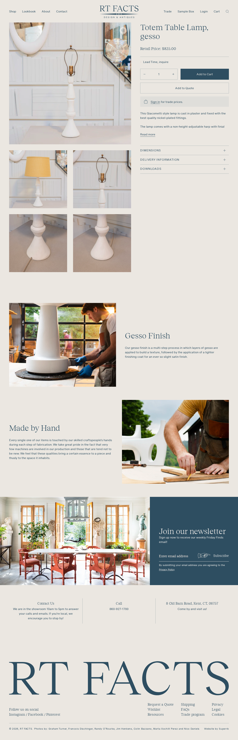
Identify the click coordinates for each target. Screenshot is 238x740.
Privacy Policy (166, 569)
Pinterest (53, 714)
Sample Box (186, 11)
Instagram (17, 714)
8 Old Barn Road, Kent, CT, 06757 (192, 603)
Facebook (35, 714)
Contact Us (45, 603)
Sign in (155, 102)
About (46, 11)
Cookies (218, 714)
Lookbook (29, 11)
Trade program (193, 714)
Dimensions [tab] (150, 150)
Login (204, 11)
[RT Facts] (119, 11)
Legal (216, 709)
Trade (168, 11)
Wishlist (154, 709)
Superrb (224, 729)
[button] (227, 11)
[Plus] (173, 74)
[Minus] (144, 74)
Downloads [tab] (150, 169)
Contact (61, 11)
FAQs (185, 709)
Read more (147, 134)
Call (119, 603)
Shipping (188, 704)
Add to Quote (184, 88)
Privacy (217, 704)
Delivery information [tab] (159, 159)
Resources (156, 714)
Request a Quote (161, 704)
